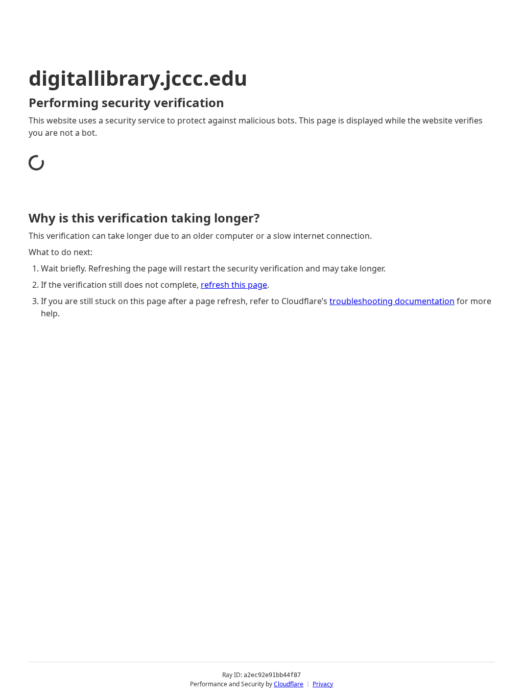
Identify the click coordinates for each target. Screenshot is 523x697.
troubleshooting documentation (392, 301)
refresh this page (234, 284)
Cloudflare (288, 684)
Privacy (323, 684)
